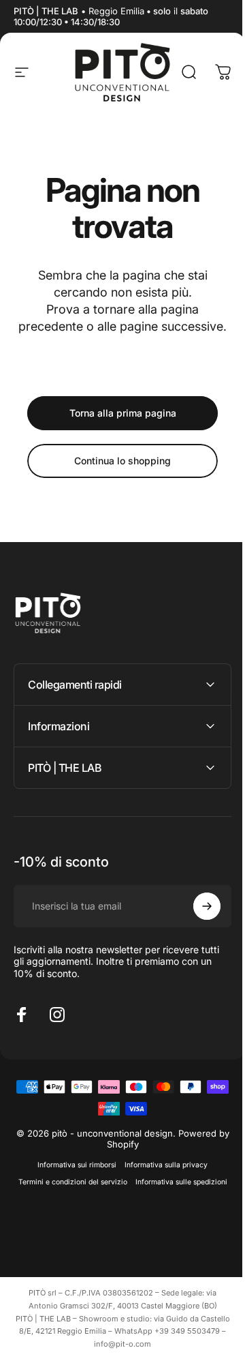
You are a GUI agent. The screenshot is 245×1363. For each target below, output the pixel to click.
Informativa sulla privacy (161, 1182)
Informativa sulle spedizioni (117, 1216)
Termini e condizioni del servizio (117, 1199)
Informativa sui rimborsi (72, 1182)
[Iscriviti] (196, 923)
